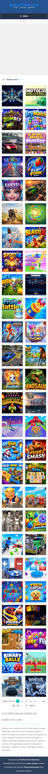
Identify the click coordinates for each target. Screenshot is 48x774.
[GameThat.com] (24, 5)
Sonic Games (32, 763)
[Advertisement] (24, 49)
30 (18, 705)
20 (14, 705)
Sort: (4, 79)
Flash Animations (31, 767)
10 (44, 701)
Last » (32, 705)
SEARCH (24, 21)
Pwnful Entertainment (29, 759)
